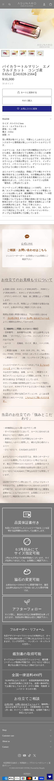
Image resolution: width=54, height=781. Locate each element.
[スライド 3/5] (22, 53)
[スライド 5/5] (40, 53)
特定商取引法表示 (10, 763)
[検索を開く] (9, 4)
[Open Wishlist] (50, 777)
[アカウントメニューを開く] (44, 4)
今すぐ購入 (27, 101)
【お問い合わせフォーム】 (38, 318)
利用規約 (23, 763)
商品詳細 (5, 119)
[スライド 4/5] (31, 53)
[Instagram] (19, 755)
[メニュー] (3, 4)
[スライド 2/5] (14, 53)
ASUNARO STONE (22, 768)
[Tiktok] (29, 755)
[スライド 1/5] (5, 53)
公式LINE (8, 704)
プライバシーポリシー (37, 763)
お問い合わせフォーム (25, 704)
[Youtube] (24, 755)
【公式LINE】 (13, 318)
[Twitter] (34, 755)
